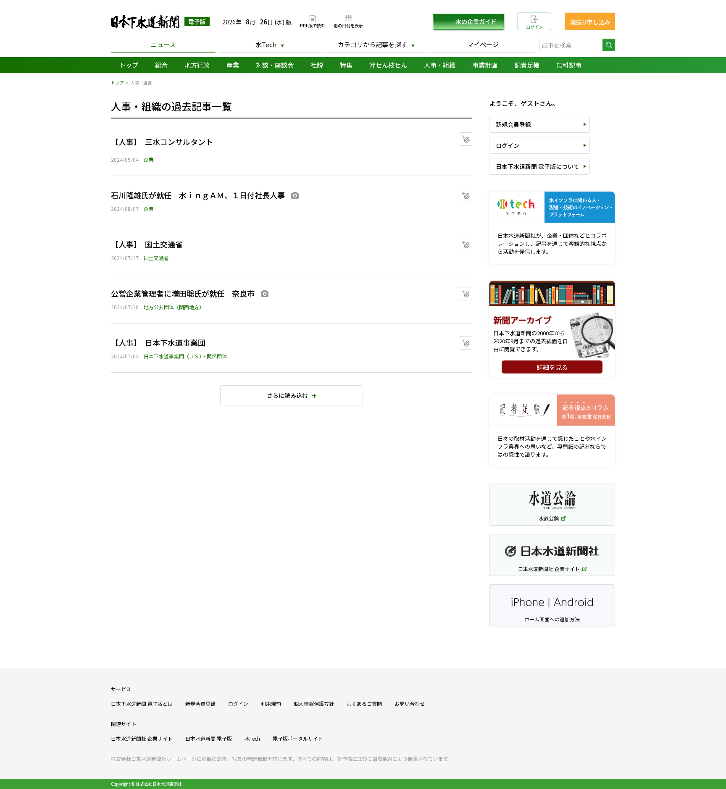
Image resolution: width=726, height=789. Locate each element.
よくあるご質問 (364, 703)
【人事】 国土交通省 (147, 244)
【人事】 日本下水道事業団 (158, 342)
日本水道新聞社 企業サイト (142, 738)
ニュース (163, 44)
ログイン (534, 27)
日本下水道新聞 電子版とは (142, 703)
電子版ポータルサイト (298, 738)
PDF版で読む (312, 25)
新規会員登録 (513, 124)
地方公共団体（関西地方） (174, 306)
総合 (161, 64)
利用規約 (271, 703)
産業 (232, 64)
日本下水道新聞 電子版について (537, 166)
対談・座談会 (275, 64)
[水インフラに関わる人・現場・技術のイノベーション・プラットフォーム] (552, 207)
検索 (608, 45)
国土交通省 (156, 257)
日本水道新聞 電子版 (208, 738)
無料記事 (568, 64)
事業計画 (484, 64)
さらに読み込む (287, 395)
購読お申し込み (589, 22)
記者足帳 (526, 64)
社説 (316, 64)
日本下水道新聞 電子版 (160, 22)
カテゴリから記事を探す (372, 44)
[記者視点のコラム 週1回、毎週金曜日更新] (552, 410)
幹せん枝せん (388, 64)
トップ (128, 64)
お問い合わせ (410, 703)
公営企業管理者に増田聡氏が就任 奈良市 (183, 293)
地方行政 (197, 64)
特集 (346, 64)
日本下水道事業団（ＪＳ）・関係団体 (185, 356)
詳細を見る (552, 367)
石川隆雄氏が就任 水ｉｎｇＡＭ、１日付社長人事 (198, 194)
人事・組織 (439, 64)
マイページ (483, 44)
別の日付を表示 (348, 25)
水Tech (265, 44)
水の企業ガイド (476, 21)
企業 (149, 159)
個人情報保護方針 (314, 703)
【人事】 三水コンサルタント (162, 141)
